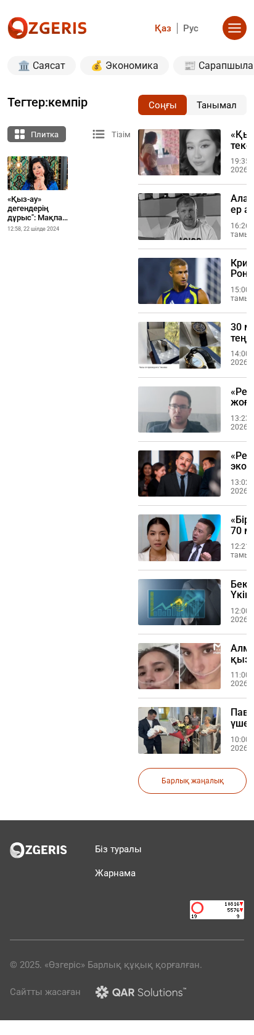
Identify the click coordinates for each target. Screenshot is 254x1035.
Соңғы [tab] (163, 105)
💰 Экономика (124, 65)
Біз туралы (118, 849)
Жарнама (115, 873)
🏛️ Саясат (41, 65)
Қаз (163, 28)
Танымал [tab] (217, 105)
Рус (191, 28)
